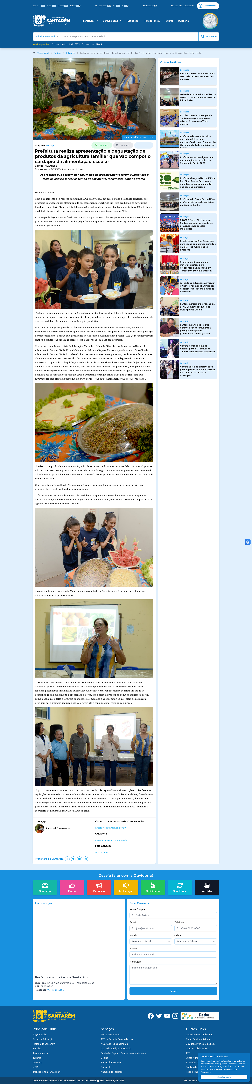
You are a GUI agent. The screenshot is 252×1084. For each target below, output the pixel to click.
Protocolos (106, 1067)
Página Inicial (43, 53)
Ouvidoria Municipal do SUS (200, 1043)
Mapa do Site (176, 6)
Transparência (151, 20)
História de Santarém (44, 1043)
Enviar (173, 991)
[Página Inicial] (51, 20)
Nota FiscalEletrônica (197, 1048)
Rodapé (75, 6)
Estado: (134, 935)
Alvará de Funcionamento (114, 1043)
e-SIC (35, 1067)
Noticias (37, 1048)
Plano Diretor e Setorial (198, 1039)
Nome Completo (138, 909)
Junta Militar (192, 1057)
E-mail (133, 922)
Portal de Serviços (110, 1034)
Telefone (179, 922)
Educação (133, 20)
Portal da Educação (43, 1039)
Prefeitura (88, 20)
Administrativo (189, 6)
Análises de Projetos (112, 1071)
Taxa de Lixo (88, 44)
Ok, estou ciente (224, 1077)
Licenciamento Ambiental (199, 1034)
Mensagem (135, 961)
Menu (51, 6)
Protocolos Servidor (111, 1062)
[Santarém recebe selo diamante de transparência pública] (210, 21)
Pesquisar (211, 36)
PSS (71, 44)
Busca (62, 6)
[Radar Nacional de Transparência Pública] (200, 1016)
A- (125, 6)
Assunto (134, 948)
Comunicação (110, 20)
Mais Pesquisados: (41, 44)
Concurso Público (59, 44)
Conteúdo (39, 6)
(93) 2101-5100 (55, 989)
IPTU (77, 44)
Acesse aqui (101, 852)
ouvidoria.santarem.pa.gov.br (111, 839)
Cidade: (178, 935)
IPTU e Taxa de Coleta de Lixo (117, 1039)
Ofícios (104, 1057)
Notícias (57, 53)
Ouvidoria (183, 20)
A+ (116, 6)
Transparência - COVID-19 (47, 1071)
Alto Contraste (103, 6)
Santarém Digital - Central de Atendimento (123, 1053)
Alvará (99, 44)
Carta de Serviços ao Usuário (116, 1048)
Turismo (168, 20)
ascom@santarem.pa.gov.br (110, 827)
